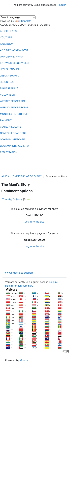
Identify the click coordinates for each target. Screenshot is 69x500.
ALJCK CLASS (8, 31)
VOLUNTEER (7, 94)
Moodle (24, 360)
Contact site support (21, 272)
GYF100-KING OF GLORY (27, 176)
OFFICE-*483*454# (11, 56)
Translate (26, 21)
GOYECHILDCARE (10, 126)
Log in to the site (34, 221)
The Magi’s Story (12, 199)
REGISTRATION (8, 152)
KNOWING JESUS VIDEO (14, 63)
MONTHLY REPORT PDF (14, 113)
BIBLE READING (9, 88)
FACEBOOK (6, 43)
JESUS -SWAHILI (9, 75)
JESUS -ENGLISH (10, 69)
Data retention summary (19, 285)
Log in (62, 4)
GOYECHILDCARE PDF (13, 133)
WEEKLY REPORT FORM (14, 107)
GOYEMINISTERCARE (12, 139)
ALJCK (5, 176)
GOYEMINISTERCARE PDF (15, 145)
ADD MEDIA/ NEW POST (14, 50)
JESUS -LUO (7, 82)
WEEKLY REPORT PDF (13, 101)
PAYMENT (6, 120)
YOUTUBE (6, 37)
